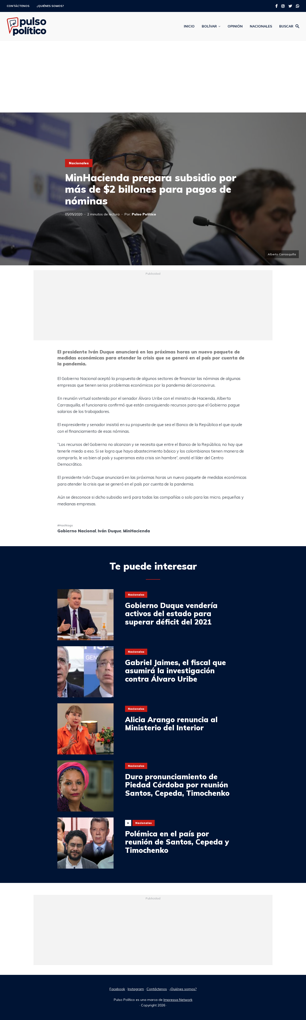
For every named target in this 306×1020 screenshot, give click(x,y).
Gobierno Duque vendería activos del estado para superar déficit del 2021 (171, 613)
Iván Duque (109, 530)
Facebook (117, 989)
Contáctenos (18, 6)
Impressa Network (178, 1000)
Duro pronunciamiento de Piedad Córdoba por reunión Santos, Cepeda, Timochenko (177, 785)
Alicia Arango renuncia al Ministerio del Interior (171, 724)
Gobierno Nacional (76, 530)
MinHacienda (136, 530)
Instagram (136, 989)
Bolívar (209, 26)
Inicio (189, 26)
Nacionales (261, 26)
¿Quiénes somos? (50, 6)
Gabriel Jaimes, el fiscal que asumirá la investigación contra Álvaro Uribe (175, 670)
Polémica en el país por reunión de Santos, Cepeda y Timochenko (177, 842)
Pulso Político (144, 214)
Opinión (235, 26)
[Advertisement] (153, 76)
